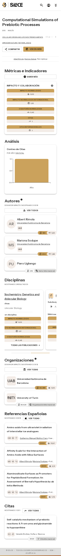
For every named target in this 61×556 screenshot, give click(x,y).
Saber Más (30, 76)
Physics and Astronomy (31, 295)
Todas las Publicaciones (38, 345)
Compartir (12, 49)
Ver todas (30, 369)
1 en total (20, 153)
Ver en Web (34, 49)
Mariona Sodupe (30, 59)
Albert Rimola (19, 59)
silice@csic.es (30, 553)
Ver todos (30, 210)
